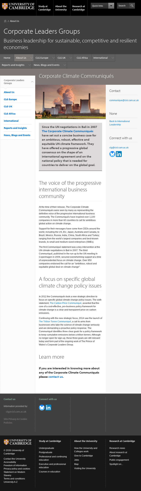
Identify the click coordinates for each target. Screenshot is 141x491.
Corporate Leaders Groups (14, 81)
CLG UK (62, 57)
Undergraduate (46, 448)
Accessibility (10, 462)
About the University (61, 8)
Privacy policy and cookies (17, 468)
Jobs (76, 460)
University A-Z (10, 482)
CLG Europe (42, 57)
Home (5, 21)
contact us (55, 376)
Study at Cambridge (44, 8)
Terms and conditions (14, 478)
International (100, 57)
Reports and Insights (13, 65)
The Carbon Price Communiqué (66, 303)
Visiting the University (85, 468)
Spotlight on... (116, 464)
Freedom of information (15, 465)
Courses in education (49, 471)
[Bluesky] (112, 154)
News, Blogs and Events (46, 65)
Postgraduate (45, 452)
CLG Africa (82, 57)
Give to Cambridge (83, 455)
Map (76, 464)
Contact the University (15, 459)
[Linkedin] (119, 154)
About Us (14, 21)
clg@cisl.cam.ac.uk (119, 147)
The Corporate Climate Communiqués (67, 131)
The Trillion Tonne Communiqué (55, 321)
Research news (117, 448)
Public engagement (119, 460)
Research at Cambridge (78, 8)
